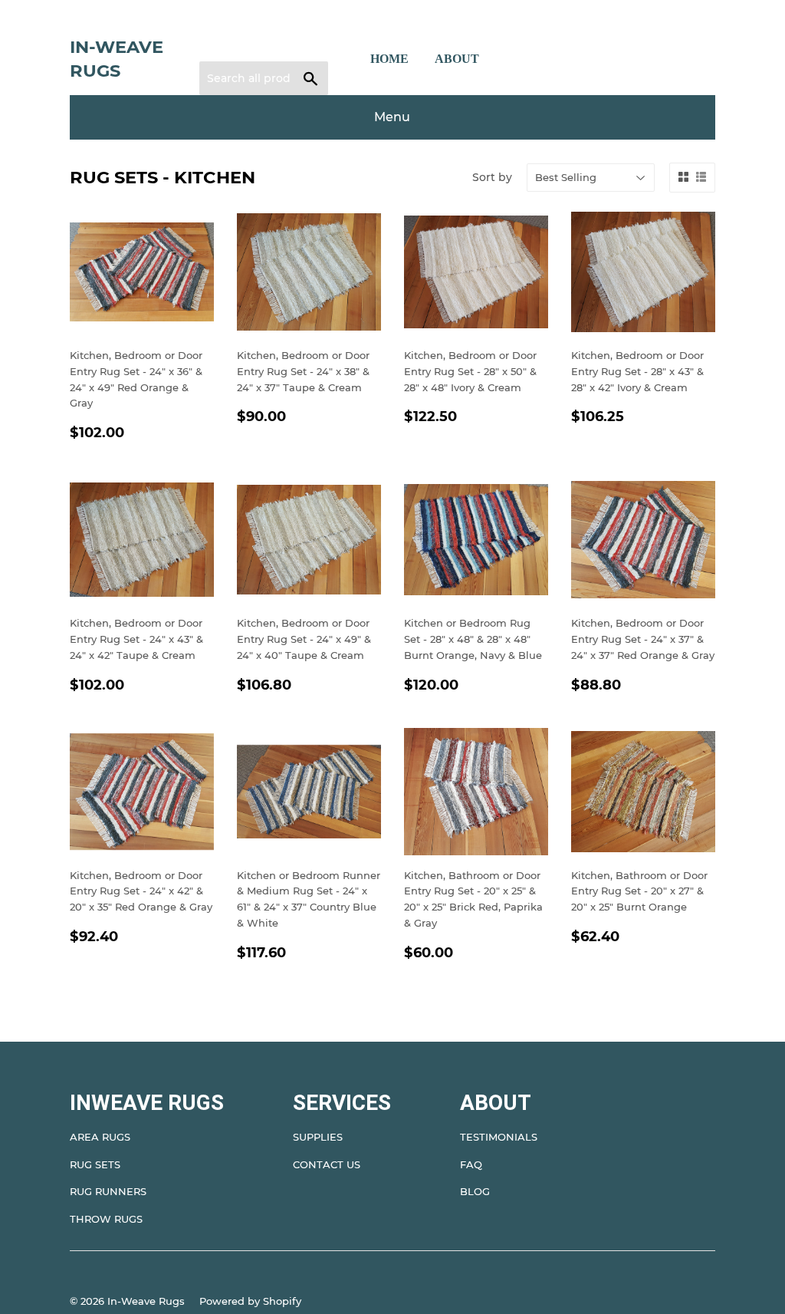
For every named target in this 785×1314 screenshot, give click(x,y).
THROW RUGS (106, 1219)
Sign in (226, 29)
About (457, 58)
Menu (392, 117)
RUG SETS (95, 1164)
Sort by (492, 177)
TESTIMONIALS (498, 1137)
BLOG (475, 1191)
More (522, 59)
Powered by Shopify (250, 1301)
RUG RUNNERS (108, 1191)
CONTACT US (326, 1164)
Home (389, 58)
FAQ (471, 1164)
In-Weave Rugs (116, 59)
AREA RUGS (100, 1137)
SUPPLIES (318, 1137)
